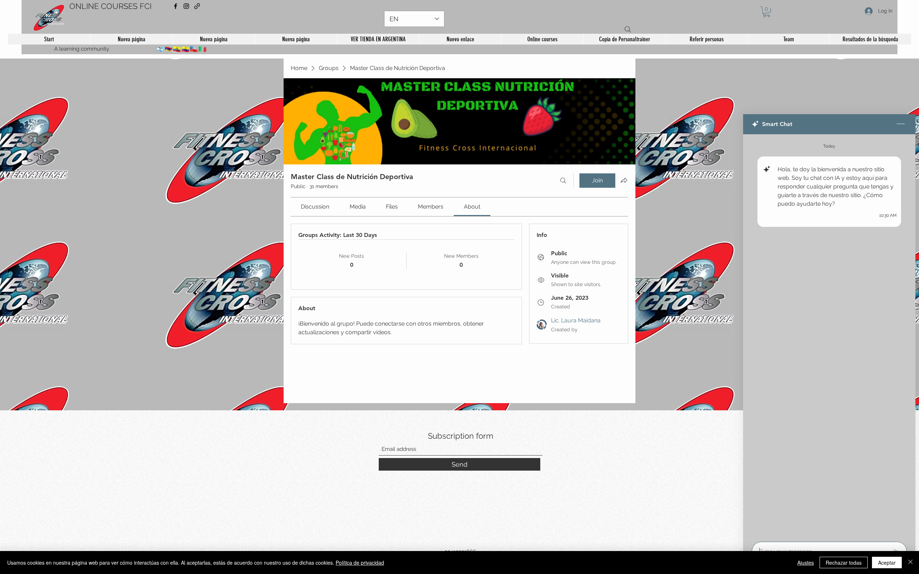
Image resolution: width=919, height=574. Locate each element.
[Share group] (624, 180)
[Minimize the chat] (900, 124)
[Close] (910, 562)
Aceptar (887, 562)
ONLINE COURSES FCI (110, 6)
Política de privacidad (360, 562)
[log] (829, 335)
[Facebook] (175, 6)
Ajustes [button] (805, 562)
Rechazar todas (844, 562)
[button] (766, 11)
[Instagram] (186, 6)
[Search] (627, 29)
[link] (315, 206)
